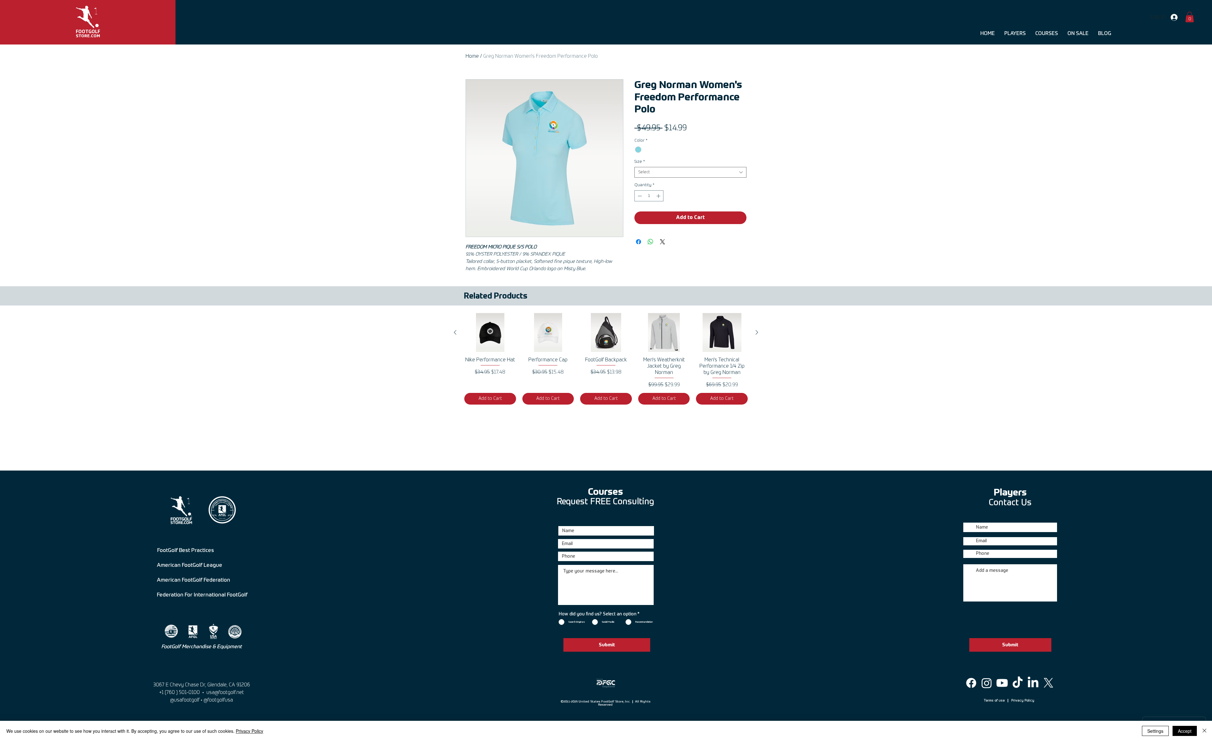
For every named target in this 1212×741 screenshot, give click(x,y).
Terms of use (995, 700)
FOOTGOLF (88, 32)
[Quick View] (490, 332)
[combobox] (690, 172)
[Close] (1204, 731)
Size (639, 162)
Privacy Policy (1022, 700)
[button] (1189, 17)
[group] (606, 359)
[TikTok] (1017, 683)
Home (472, 56)
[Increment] (659, 196)
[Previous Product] (455, 332)
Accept (1184, 731)
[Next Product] (757, 332)
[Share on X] (662, 242)
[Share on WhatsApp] (650, 242)
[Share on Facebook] (638, 242)
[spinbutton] (649, 196)
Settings (1155, 731)
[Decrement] (639, 196)
